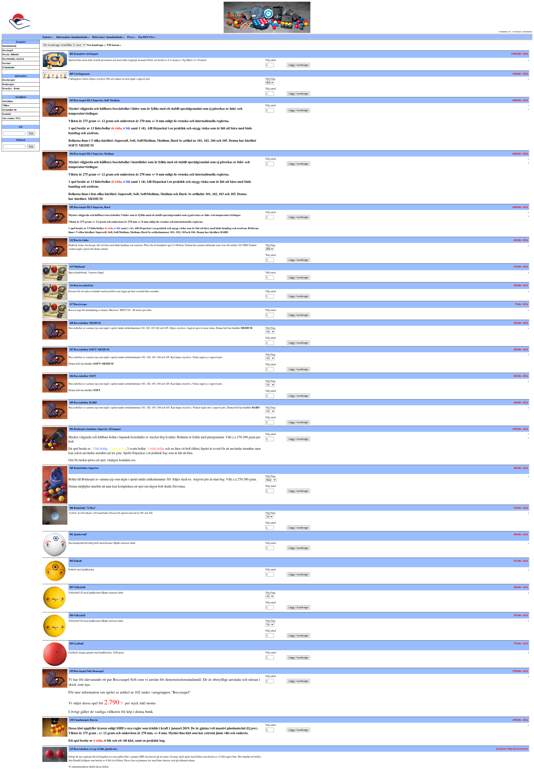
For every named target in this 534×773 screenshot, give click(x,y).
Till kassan (113, 45)
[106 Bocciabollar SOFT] (54, 391)
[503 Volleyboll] (54, 610)
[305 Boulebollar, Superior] (54, 502)
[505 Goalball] (54, 666)
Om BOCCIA (146, 37)
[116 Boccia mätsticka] (54, 299)
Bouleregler (8, 84)
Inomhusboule (9, 46)
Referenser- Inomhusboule (107, 37)
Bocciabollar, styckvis (13, 59)
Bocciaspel (7, 50)
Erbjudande (8, 67)
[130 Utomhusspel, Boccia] (54, 736)
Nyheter (47, 37)
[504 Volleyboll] (54, 638)
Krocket (6, 63)
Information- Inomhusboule (72, 37)
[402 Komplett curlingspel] (54, 68)
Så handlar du (9, 109)
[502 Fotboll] (54, 582)
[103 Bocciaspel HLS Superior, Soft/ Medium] (54, 116)
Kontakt (6, 114)
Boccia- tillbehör (10, 54)
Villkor (5, 105)
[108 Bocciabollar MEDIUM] (54, 338)
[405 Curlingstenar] (54, 78)
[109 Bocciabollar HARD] (54, 418)
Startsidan (7, 101)
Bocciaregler (8, 80)
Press (130, 37)
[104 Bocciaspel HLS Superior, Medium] (54, 169)
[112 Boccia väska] (54, 256)
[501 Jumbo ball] (54, 555)
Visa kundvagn (94, 45)
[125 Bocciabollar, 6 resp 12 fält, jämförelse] (54, 761)
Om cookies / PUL (11, 118)
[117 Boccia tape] (54, 318)
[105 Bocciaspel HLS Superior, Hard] (54, 223)
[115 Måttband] (54, 280)
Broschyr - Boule (11, 88)
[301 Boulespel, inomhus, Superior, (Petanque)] (54, 449)
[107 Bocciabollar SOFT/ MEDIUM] (54, 365)
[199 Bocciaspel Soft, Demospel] (54, 686)
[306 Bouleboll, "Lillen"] (54, 523)
